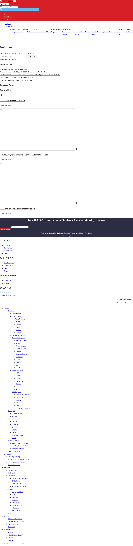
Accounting (100, 32)
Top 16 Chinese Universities (16, 462)
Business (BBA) (21, 349)
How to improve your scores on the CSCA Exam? (16, 80)
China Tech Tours (13, 524)
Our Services (8, 248)
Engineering (19, 381)
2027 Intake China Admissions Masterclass (17, 209)
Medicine (18, 384)
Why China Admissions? (15, 535)
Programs (8, 24)
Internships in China (18, 448)
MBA (126, 32)
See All (14, 438)
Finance (113, 32)
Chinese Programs (17, 316)
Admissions (15, 502)
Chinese (48, 32)
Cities (13, 494)
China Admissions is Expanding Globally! (13, 69)
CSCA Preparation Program (16, 521)
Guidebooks (11, 475)
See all (18, 367)
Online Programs (17, 313)
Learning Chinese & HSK (20, 446)
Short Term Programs (30, 29)
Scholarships (15, 508)
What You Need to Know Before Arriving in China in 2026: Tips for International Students (30, 75)
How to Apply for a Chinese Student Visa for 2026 (16, 77)
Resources (7, 467)
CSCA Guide (16, 481)
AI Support (11, 473)
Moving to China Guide (19, 486)
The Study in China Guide (20, 478)
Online (29, 32)
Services (6, 516)
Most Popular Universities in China (18, 459)
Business (18, 376)
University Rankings (14, 457)
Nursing (70, 32)
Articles (10, 489)
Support (6, 271)
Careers (6, 253)
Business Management (22, 394)
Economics (107, 32)
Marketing (87, 32)
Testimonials (8, 251)
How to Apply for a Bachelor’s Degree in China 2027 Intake (24, 155)
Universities (7, 280)
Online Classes (8, 265)
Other (17, 389)
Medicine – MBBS (21, 340)
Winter (39, 32)
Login (6, 19)
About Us (7, 529)
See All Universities (14, 465)
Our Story (7, 245)
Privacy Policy (123, 302)
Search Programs (9, 263)
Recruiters (7, 283)
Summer (34, 32)
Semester (43, 32)
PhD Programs (16, 392)
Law (17, 365)
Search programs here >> (8, 59)
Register (7, 17)
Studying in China (13, 440)
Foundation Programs (18, 335)
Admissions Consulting (15, 519)
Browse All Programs (14, 451)
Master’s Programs (126, 29)
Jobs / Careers (16, 511)
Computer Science (21, 354)
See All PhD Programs (23, 408)
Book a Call (11, 527)
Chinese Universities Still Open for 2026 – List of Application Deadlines (23, 72)
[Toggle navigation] (14, 1)
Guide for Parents (17, 484)
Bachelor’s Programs (64, 29)
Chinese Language (21, 346)
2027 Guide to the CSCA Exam (12, 101)
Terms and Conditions (125, 300)
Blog (5, 268)
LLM (17, 386)
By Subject (11, 411)
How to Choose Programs (20, 443)
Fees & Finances (17, 505)
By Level (11, 26)
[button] (1, 10)
